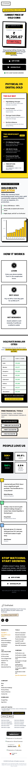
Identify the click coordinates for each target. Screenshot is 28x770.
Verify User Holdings (6, 687)
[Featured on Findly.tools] (14, 750)
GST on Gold (4, 664)
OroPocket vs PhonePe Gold (19, 665)
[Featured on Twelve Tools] (14, 746)
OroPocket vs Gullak (20, 655)
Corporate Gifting (6, 642)
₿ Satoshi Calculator (10, 421)
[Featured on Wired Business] (14, 741)
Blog (2, 683)
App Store (4, 702)
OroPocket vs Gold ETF (20, 672)
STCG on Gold (5, 656)
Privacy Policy (5, 689)
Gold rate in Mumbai (19, 720)
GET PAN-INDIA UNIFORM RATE (14, 399)
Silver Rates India (19, 713)
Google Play (4, 700)
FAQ (2, 685)
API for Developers (6, 640)
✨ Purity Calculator (9, 429)
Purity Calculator (19, 639)
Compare (18, 650)
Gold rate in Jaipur (5, 727)
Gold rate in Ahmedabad (20, 725)
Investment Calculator (4, 645)
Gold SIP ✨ (4, 632)
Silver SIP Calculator (20, 645)
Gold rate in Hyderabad (6, 723)
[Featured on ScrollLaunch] (14, 738)
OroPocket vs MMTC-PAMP (21, 668)
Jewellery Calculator (20, 637)
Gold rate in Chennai (19, 722)
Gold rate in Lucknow (19, 727)
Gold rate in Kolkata (19, 723)
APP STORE (15, 61)
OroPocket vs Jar (19, 653)
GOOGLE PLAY (15, 67)
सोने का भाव (4, 716)
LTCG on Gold (4, 654)
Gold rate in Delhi (5, 720)
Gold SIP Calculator (20, 643)
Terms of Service (5, 691)
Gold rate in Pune (5, 725)
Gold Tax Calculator (20, 632)
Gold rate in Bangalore (6, 722)
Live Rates (4, 638)
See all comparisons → (20, 676)
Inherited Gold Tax (6, 667)
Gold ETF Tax (4, 660)
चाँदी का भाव (10, 716)
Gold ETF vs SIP (19, 641)
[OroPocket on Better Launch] (14, 734)
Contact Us (4, 694)
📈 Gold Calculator (9, 434)
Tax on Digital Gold (6, 658)
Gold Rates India (6, 713)
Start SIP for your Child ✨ (5, 635)
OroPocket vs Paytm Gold (20, 658)
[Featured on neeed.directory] (14, 754)
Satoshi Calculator (20, 634)
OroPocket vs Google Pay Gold (21, 661)
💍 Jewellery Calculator (11, 425)
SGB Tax (3, 662)
